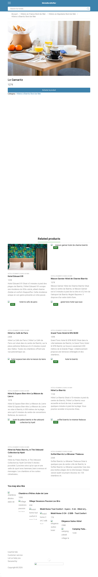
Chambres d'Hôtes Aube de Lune (33, 493)
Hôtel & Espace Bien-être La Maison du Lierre (25, 395)
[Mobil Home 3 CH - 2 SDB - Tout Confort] (44, 518)
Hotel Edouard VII (15, 276)
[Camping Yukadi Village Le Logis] (66, 533)
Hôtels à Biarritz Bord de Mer (23, 16)
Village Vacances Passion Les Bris (44, 501)
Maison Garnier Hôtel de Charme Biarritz (69, 279)
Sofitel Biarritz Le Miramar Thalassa (67, 454)
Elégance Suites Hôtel (72, 521)
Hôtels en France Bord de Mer (33, 14)
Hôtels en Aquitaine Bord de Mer (62, 14)
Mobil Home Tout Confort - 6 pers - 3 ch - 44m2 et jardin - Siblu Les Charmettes (63, 509)
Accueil (14, 14)
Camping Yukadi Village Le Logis (79, 529)
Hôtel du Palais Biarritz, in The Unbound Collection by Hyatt (25, 451)
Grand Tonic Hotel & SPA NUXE (64, 333)
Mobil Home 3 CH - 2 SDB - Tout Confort (68, 513)
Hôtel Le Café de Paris (18, 333)
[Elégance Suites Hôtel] (55, 526)
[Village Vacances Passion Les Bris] (23, 506)
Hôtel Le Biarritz (58, 390)
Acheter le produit (49, 90)
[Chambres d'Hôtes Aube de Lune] (12, 497)
